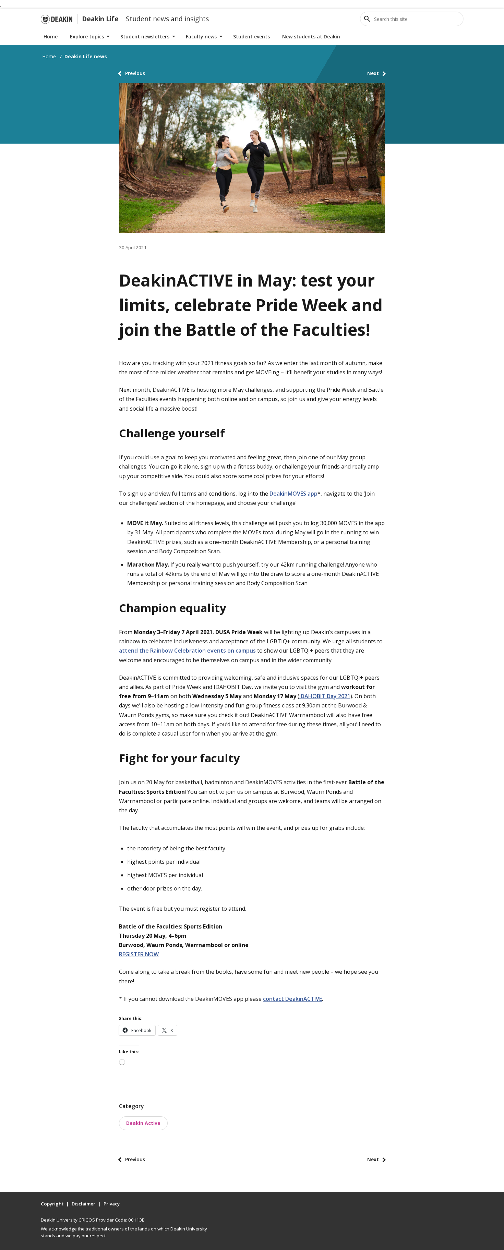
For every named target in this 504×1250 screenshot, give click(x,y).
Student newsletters (144, 36)
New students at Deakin (311, 36)
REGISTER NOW (139, 954)
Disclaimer (83, 1204)
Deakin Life (100, 18)
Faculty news (201, 36)
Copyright (52, 1204)
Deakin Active (143, 1123)
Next (373, 73)
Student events (251, 36)
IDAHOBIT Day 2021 (324, 696)
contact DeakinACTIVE (292, 999)
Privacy (112, 1204)
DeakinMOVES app (293, 493)
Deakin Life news (85, 56)
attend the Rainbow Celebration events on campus (187, 650)
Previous (135, 73)
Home (51, 36)
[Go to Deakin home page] (56, 18)
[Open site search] (367, 19)
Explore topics (87, 36)
